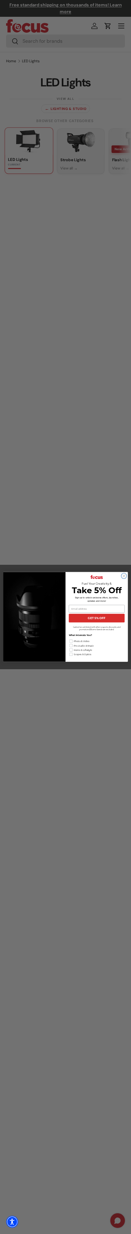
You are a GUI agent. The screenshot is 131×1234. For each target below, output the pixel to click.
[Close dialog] (124, 576)
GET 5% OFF (96, 618)
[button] (12, 1222)
